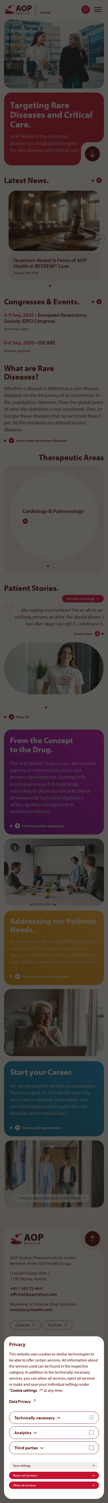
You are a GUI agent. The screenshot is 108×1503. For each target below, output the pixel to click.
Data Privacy (20, 1401)
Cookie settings (24, 1390)
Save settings (22, 1465)
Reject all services (25, 1475)
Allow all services (24, 1485)
